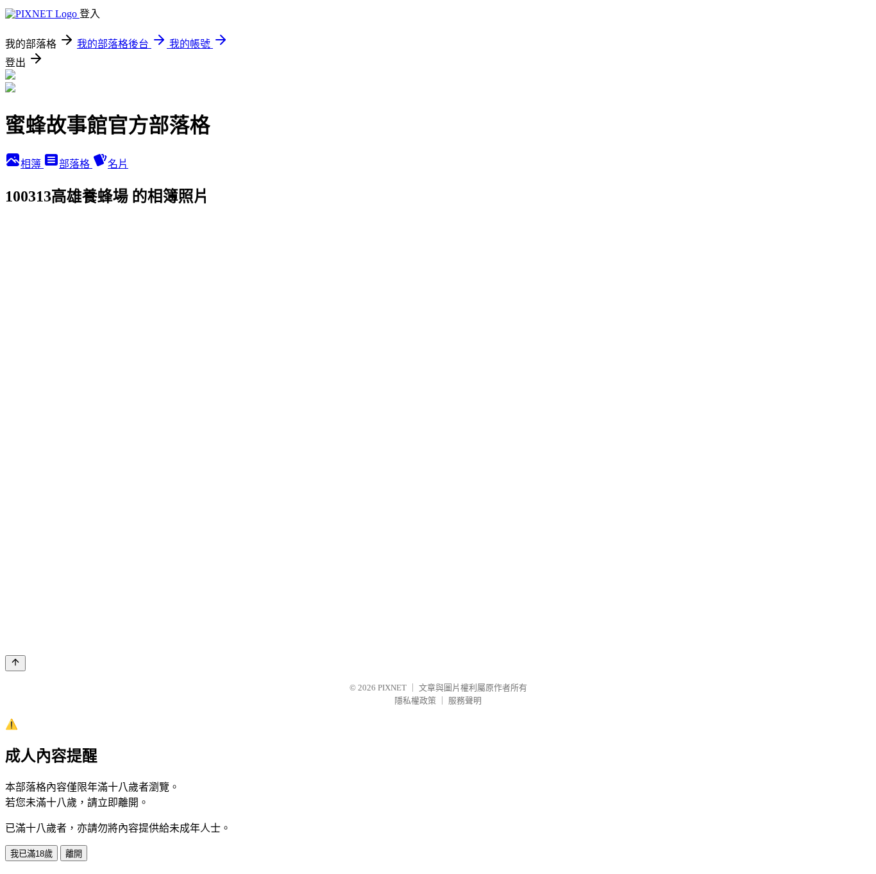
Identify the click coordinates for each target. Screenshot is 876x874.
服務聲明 (465, 700)
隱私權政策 (415, 700)
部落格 (75, 164)
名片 (118, 164)
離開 (73, 854)
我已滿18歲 (31, 854)
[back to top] (15, 663)
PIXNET (392, 687)
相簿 (32, 164)
